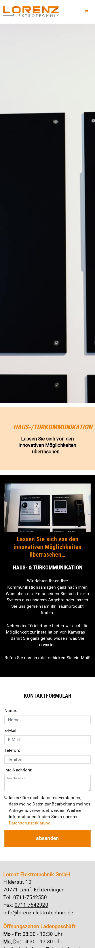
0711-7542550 (30, 897)
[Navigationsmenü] (87, 11)
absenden (47, 838)
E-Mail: (11, 730)
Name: (10, 710)
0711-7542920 (31, 905)
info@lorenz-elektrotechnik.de (38, 913)
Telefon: (12, 750)
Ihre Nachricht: (18, 770)
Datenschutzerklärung (30, 823)
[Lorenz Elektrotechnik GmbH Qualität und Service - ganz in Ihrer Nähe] (31, 11)
